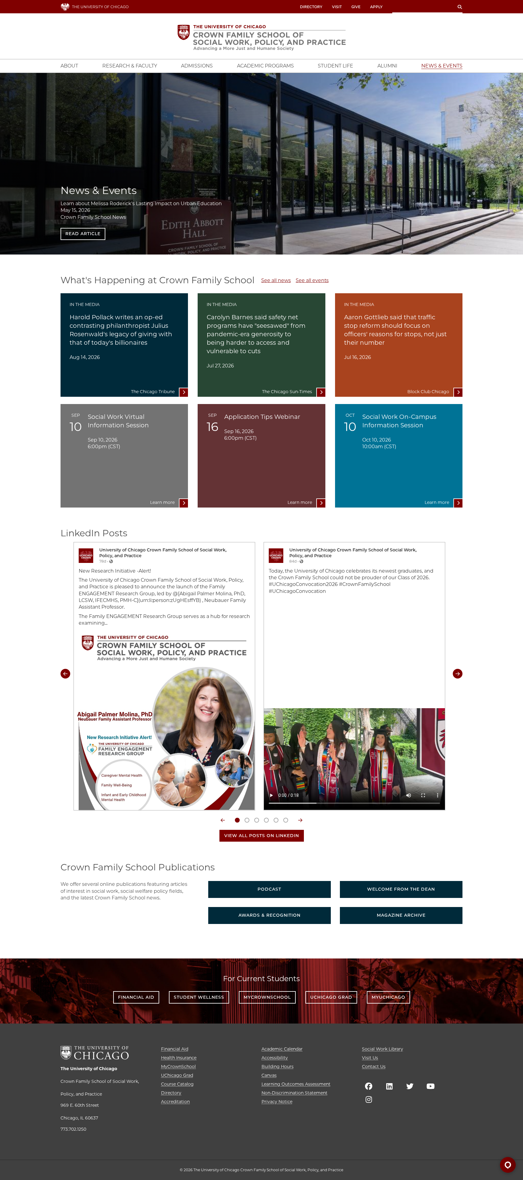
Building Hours (278, 1066)
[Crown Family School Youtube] (430, 1086)
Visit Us (370, 1057)
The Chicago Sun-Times (287, 391)
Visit (337, 7)
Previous (65, 674)
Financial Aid (136, 997)
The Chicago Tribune (153, 391)
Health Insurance (178, 1057)
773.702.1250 (73, 1129)
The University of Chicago (89, 1068)
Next (457, 674)
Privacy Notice (277, 1101)
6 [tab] (285, 820)
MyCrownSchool (267, 997)
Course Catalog (177, 1084)
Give (355, 7)
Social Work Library (382, 1049)
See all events (312, 280)
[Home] (262, 38)
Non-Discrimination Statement (294, 1093)
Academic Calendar (282, 1049)
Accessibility (275, 1057)
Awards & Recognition (269, 915)
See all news (276, 280)
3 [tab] (256, 820)
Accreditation (175, 1101)
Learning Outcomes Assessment (296, 1084)
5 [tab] (276, 820)
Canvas (269, 1075)
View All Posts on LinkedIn (261, 835)
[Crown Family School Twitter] (409, 1086)
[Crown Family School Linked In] (389, 1086)
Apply (376, 7)
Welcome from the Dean (401, 889)
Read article (82, 233)
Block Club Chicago (428, 391)
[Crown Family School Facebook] (368, 1086)
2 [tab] (247, 820)
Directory (311, 7)
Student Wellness (199, 997)
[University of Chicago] (95, 1053)
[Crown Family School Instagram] (368, 1099)
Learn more (162, 502)
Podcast (269, 889)
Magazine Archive (401, 915)
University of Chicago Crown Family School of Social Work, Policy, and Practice (162, 553)
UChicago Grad (331, 997)
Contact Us (374, 1066)
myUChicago (388, 997)
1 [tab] (237, 820)
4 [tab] (266, 820)
